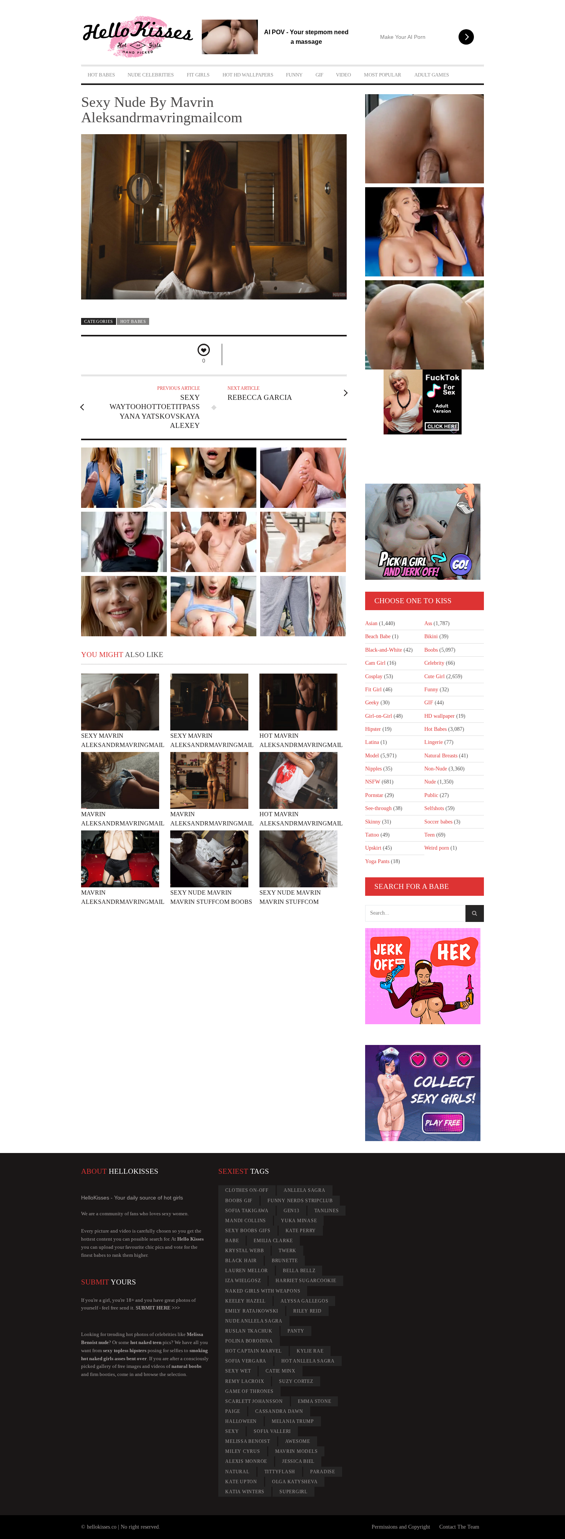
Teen (429, 835)
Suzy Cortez (296, 1381)
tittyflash (280, 1471)
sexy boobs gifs (247, 1230)
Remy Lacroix (244, 1381)
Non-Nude (435, 769)
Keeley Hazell (245, 1301)
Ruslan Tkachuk (249, 1331)
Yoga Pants (377, 861)
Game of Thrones (249, 1391)
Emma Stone (314, 1401)
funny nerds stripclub (300, 1200)
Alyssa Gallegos (304, 1301)
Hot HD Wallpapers (248, 75)
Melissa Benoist (247, 1441)
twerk (287, 1250)
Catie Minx (281, 1371)
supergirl (293, 1491)
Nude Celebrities (151, 75)
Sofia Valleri (272, 1431)
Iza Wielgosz (243, 1280)
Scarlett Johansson (254, 1401)
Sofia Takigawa (247, 1210)
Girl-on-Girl (378, 716)
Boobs (431, 650)
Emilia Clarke (273, 1240)
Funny (294, 75)
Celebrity (434, 663)
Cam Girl (375, 663)
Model (372, 756)
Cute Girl (434, 676)
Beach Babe (378, 636)
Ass (428, 623)
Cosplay (373, 676)
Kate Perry (301, 1230)
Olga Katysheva (295, 1481)
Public (431, 795)
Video (343, 75)
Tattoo (372, 835)
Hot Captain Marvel (253, 1351)
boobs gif (239, 1200)
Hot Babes (101, 75)
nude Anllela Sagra (253, 1321)
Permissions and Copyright (401, 1527)
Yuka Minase (299, 1220)
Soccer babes (438, 822)
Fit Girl (373, 689)
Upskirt (373, 848)
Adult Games (431, 75)
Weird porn (436, 848)
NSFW (372, 782)
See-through (378, 808)
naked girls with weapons (262, 1291)
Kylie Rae (310, 1351)
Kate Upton (241, 1481)
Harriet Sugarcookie (306, 1280)
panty (295, 1331)
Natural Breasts (440, 756)
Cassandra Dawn (279, 1411)
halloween (241, 1421)
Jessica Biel (298, 1461)
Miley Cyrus (242, 1451)
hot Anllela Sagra (308, 1361)
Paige (232, 1411)
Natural (237, 1471)
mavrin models (296, 1451)
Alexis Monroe (246, 1461)
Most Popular (382, 75)
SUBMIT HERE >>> (158, 1308)
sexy (232, 1431)
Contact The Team (459, 1527)
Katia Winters (244, 1491)
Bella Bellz (299, 1270)
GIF (319, 75)
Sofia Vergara (245, 1361)
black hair (241, 1260)
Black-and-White (383, 650)
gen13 (291, 1210)
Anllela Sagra (305, 1190)
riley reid (307, 1311)
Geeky (372, 702)
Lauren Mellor (246, 1270)
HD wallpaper (439, 716)
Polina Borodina (249, 1341)
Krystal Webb (244, 1250)
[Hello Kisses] (141, 37)
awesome (297, 1441)
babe (232, 1240)
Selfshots (434, 808)
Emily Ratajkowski (251, 1311)
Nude (430, 782)
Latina (372, 742)
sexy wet (238, 1371)
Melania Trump (293, 1421)
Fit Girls (198, 75)
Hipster (373, 729)
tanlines (326, 1210)
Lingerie (433, 742)
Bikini (431, 636)
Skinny (373, 822)
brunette (285, 1260)
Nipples (373, 769)
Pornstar (374, 795)
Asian (371, 623)
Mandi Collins (245, 1220)
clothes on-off (247, 1190)
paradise (322, 1471)
